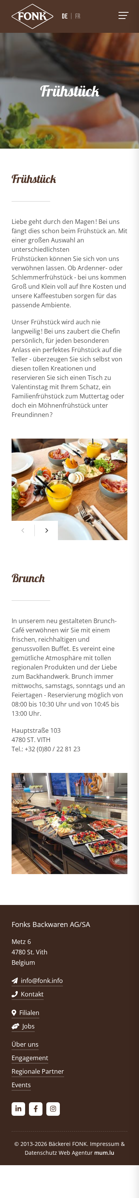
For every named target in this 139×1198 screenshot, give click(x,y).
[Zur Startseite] (32, 16)
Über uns (25, 1044)
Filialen (29, 1012)
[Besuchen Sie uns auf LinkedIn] (18, 1109)
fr (77, 16)
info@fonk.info (42, 980)
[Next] (46, 530)
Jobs (28, 1026)
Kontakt (32, 994)
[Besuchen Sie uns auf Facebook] (35, 1109)
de (65, 16)
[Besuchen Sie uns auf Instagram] (53, 1109)
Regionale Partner (38, 1071)
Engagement (30, 1058)
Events (21, 1085)
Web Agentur (76, 1152)
